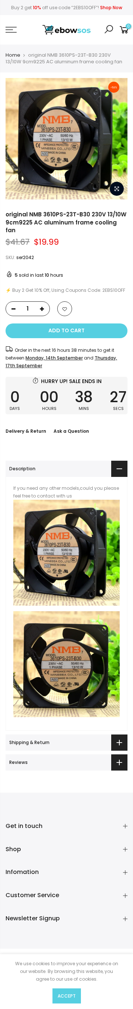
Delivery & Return (26, 431)
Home (13, 55)
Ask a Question (71, 431)
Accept (67, 996)
